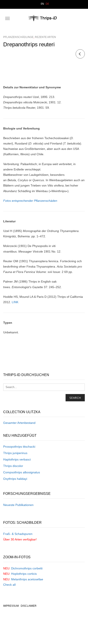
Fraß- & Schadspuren (17, 534)
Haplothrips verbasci (17, 459)
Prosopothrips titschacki (19, 446)
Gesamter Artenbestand (19, 422)
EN (42, 4)
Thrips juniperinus (15, 453)
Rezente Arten (45, 37)
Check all (9, 584)
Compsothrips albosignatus (21, 472)
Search (75, 398)
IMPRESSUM (11, 605)
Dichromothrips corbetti (27, 568)
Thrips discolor (13, 466)
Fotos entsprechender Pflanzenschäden (30, 200)
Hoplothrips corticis (24, 573)
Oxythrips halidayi (15, 478)
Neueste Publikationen (18, 505)
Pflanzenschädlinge (18, 37)
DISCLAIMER (29, 605)
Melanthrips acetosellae (27, 579)
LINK (15, 302)
